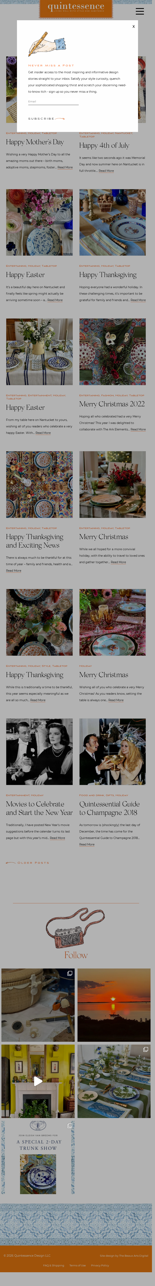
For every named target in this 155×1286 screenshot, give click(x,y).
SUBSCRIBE (41, 119)
